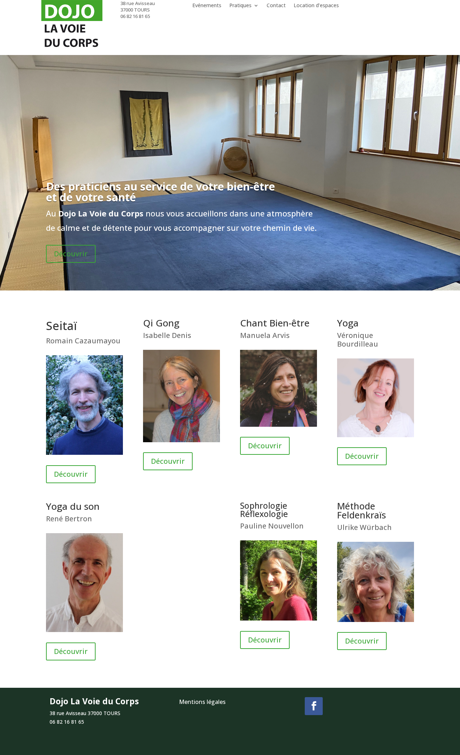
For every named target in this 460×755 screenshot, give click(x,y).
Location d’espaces (316, 6)
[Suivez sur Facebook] (314, 706)
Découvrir (71, 253)
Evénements (206, 6)
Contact (276, 6)
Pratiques (240, 6)
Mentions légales (202, 702)
